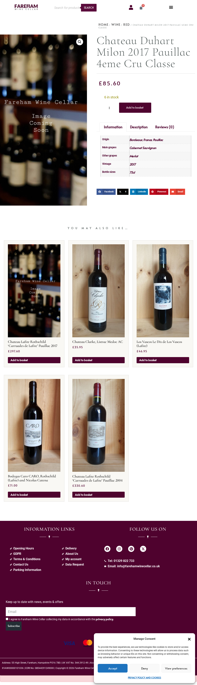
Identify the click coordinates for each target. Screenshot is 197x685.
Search (89, 7)
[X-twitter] (143, 549)
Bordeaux (135, 139)
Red (126, 24)
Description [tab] (139, 126)
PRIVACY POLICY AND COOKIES (144, 677)
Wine (115, 24)
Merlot (133, 156)
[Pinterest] (131, 549)
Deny (144, 668)
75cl (132, 172)
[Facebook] (107, 549)
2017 (132, 164)
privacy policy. (105, 619)
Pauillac (158, 139)
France (147, 139)
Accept (112, 668)
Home (103, 24)
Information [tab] (113, 126)
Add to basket (135, 107)
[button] (189, 639)
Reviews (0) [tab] (164, 126)
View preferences (176, 668)
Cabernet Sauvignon (142, 148)
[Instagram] (119, 549)
